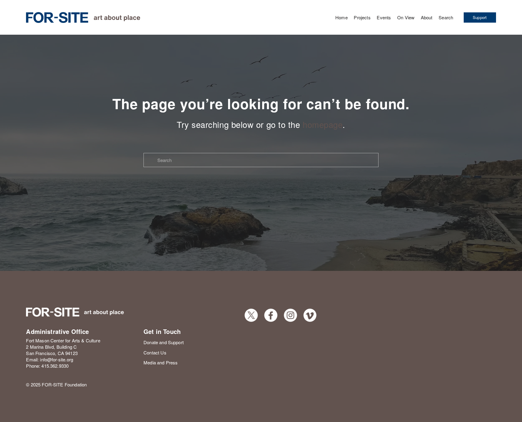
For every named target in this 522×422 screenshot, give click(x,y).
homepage (323, 124)
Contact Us (154, 352)
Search (446, 17)
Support (480, 17)
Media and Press (160, 362)
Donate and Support (163, 342)
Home (341, 17)
